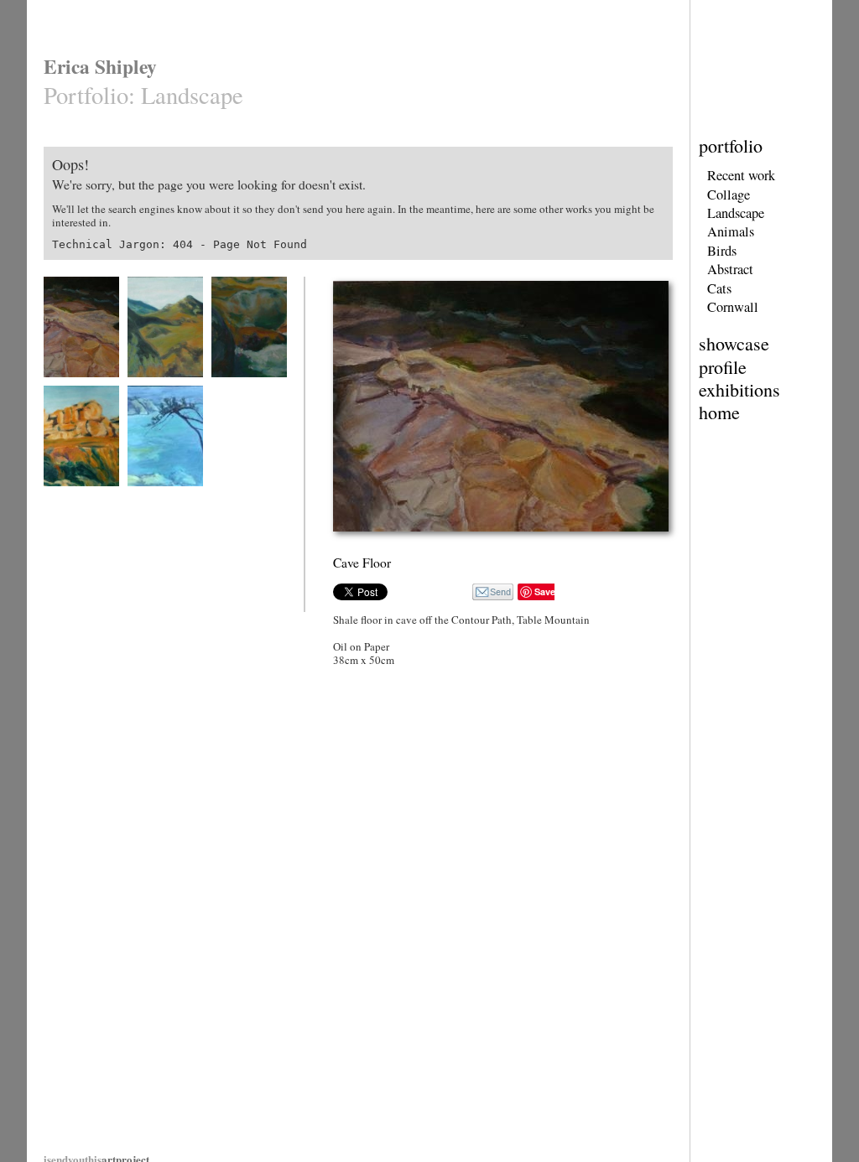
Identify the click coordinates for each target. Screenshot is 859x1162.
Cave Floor (66, 387)
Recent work (741, 175)
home (719, 412)
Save (544, 591)
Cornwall (732, 307)
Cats (719, 288)
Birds (722, 250)
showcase (734, 343)
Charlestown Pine (162, 496)
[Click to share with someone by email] (492, 592)
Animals (730, 231)
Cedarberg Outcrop (81, 496)
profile (723, 367)
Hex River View (159, 387)
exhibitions (739, 389)
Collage (728, 194)
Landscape (735, 213)
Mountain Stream (245, 387)
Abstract (730, 269)
